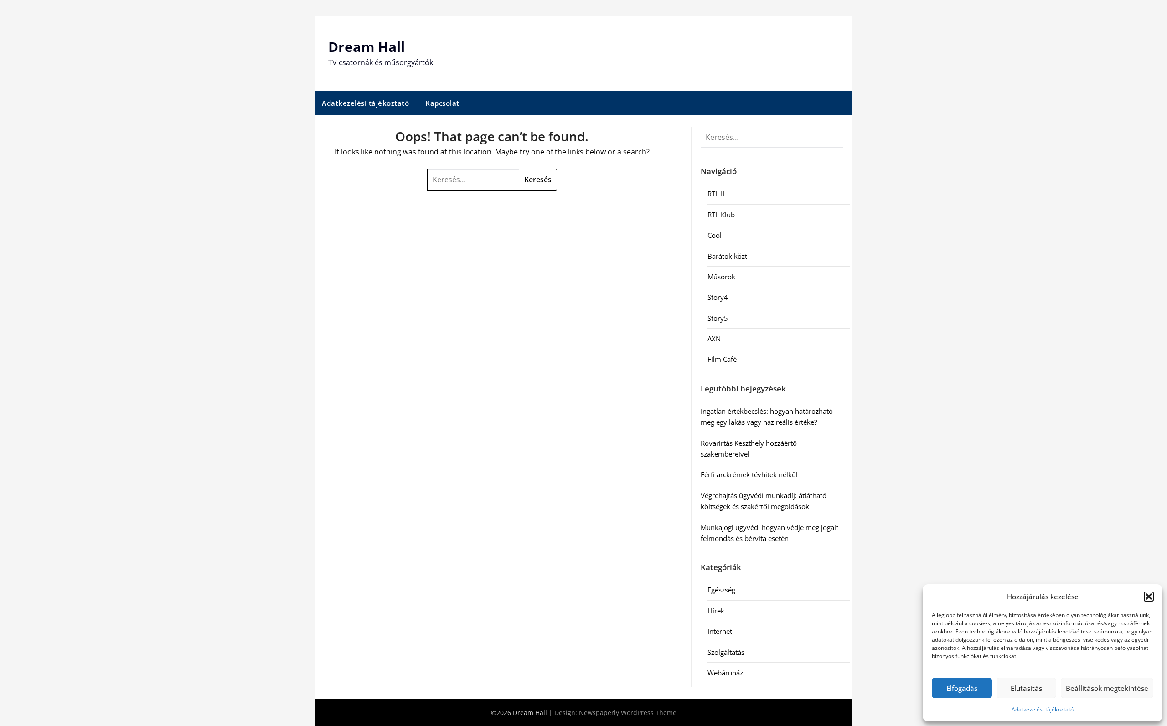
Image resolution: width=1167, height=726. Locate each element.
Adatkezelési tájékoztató (1043, 709)
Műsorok (721, 276)
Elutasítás (1026, 688)
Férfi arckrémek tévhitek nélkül (749, 474)
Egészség (721, 589)
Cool (714, 235)
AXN (714, 338)
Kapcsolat (442, 103)
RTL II (715, 193)
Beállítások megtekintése (1107, 688)
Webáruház (725, 672)
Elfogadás (961, 688)
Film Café (722, 359)
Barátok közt (727, 256)
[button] (1148, 596)
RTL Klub (721, 214)
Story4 (717, 297)
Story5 (717, 318)
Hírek (715, 610)
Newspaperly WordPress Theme (627, 712)
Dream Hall (366, 46)
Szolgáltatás (725, 652)
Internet (719, 631)
